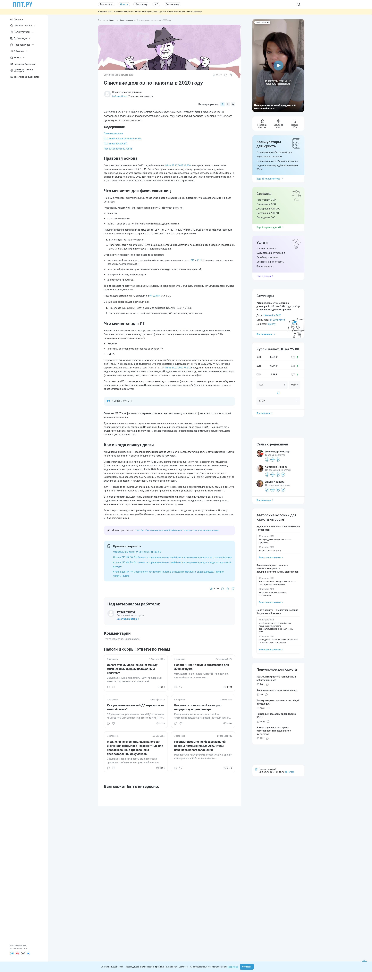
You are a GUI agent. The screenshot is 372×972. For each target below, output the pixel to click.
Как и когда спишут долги (118, 148)
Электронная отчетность (270, 261)
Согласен (246, 967)
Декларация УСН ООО (268, 208)
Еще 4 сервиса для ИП (268, 227)
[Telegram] (12, 953)
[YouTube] (17, 953)
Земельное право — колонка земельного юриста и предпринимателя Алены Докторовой (277, 568)
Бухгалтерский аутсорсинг (270, 253)
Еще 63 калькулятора (268, 178)
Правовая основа (113, 133)
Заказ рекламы (264, 266)
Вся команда (263, 500)
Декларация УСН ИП (267, 213)
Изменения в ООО (266, 204)
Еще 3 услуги (263, 276)
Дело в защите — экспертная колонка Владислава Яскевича (277, 612)
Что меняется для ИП (115, 143)
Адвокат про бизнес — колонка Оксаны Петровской (278, 528)
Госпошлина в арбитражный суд (274, 152)
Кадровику (141, 4)
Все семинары (264, 334)
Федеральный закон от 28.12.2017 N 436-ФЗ (137, 552)
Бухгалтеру (106, 4)
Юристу (124, 4)
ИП (156, 4)
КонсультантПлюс (266, 248)
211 (199, 260)
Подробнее (233, 967)
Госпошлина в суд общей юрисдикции (277, 161)
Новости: (102, 12)
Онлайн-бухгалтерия (267, 257)
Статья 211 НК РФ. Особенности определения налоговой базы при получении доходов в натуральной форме (172, 557)
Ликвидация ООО (265, 217)
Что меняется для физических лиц (122, 138)
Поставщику (172, 4)
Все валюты (263, 413)
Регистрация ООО (266, 199)
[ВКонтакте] (28, 953)
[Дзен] (23, 953)
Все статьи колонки (270, 557)
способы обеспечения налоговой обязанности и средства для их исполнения (177, 530)
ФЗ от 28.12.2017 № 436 (178, 165)
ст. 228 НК (154, 295)
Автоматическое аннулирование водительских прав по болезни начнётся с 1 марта (154, 11)
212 (193, 260)
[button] (278, 65)
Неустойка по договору (269, 156)
